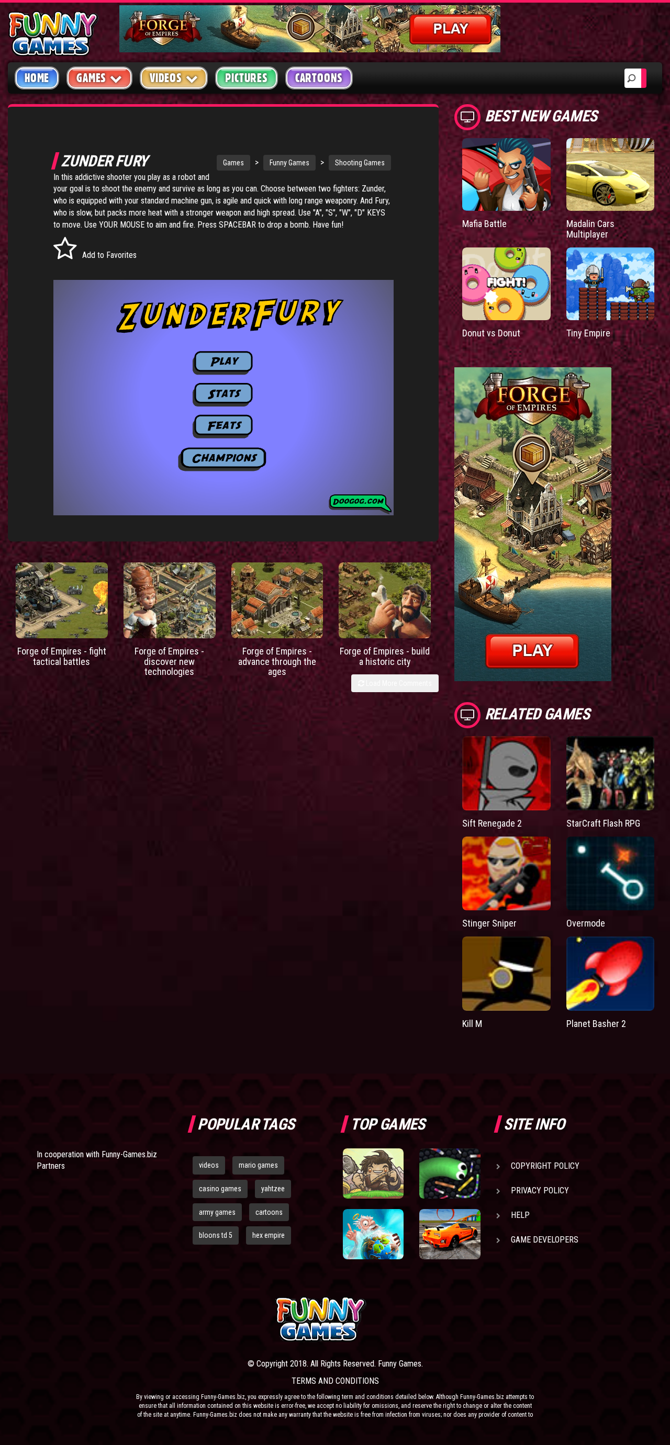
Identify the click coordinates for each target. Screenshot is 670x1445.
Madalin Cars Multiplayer (590, 229)
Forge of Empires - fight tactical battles (61, 656)
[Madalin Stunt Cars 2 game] (449, 1234)
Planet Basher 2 (596, 1023)
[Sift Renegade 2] (506, 773)
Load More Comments (398, 683)
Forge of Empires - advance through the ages (277, 662)
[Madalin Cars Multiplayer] (610, 174)
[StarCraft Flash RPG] (610, 773)
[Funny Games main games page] (454, 1319)
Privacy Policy (540, 1190)
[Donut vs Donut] (506, 283)
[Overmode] (610, 874)
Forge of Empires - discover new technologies (169, 662)
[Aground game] (373, 1173)
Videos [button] (166, 78)
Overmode (585, 923)
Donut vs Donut (491, 333)
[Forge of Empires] (62, 600)
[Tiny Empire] (610, 283)
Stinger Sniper (489, 923)
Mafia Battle (484, 223)
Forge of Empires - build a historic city (385, 656)
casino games (220, 1188)
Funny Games (289, 163)
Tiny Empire (588, 333)
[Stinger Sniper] (506, 874)
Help (520, 1215)
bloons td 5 (215, 1235)
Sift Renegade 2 (492, 823)
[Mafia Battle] (506, 174)
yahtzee (273, 1188)
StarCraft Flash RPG (603, 823)
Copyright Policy (545, 1166)
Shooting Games (360, 163)
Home (37, 78)
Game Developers (544, 1240)
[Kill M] (506, 973)
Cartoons (319, 78)
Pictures (246, 78)
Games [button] (91, 78)
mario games (258, 1165)
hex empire (268, 1235)
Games (233, 163)
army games (217, 1212)
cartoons (269, 1212)
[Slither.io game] (449, 1173)
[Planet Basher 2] (610, 973)
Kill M (472, 1023)
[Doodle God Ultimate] (373, 1234)
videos (209, 1165)
